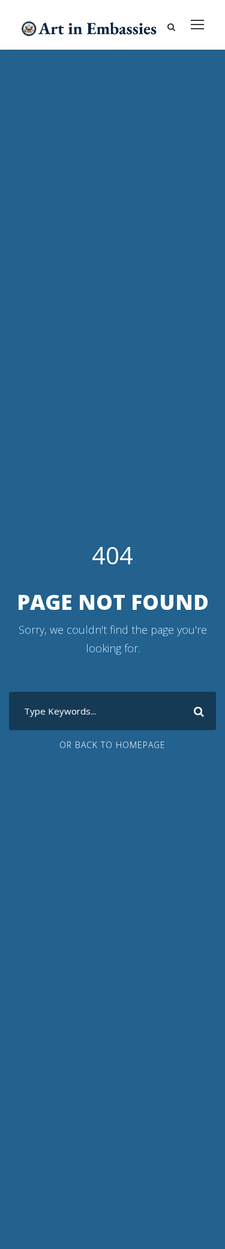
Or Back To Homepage (112, 744)
